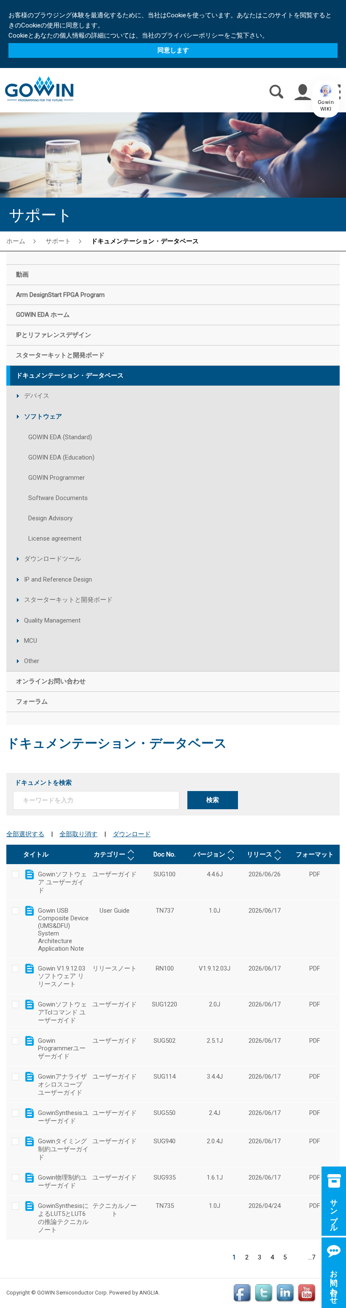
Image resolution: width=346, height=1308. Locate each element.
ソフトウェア (43, 416)
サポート (58, 241)
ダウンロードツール (52, 559)
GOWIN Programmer (56, 477)
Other (31, 661)
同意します (173, 50)
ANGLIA (149, 1292)
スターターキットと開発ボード (68, 600)
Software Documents (58, 498)
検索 (212, 800)
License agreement (54, 538)
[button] (325, 98)
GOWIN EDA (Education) (61, 457)
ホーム (15, 241)
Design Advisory (50, 518)
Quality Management (52, 620)
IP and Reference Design (58, 579)
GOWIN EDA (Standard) (60, 437)
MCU (30, 640)
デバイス (36, 396)
